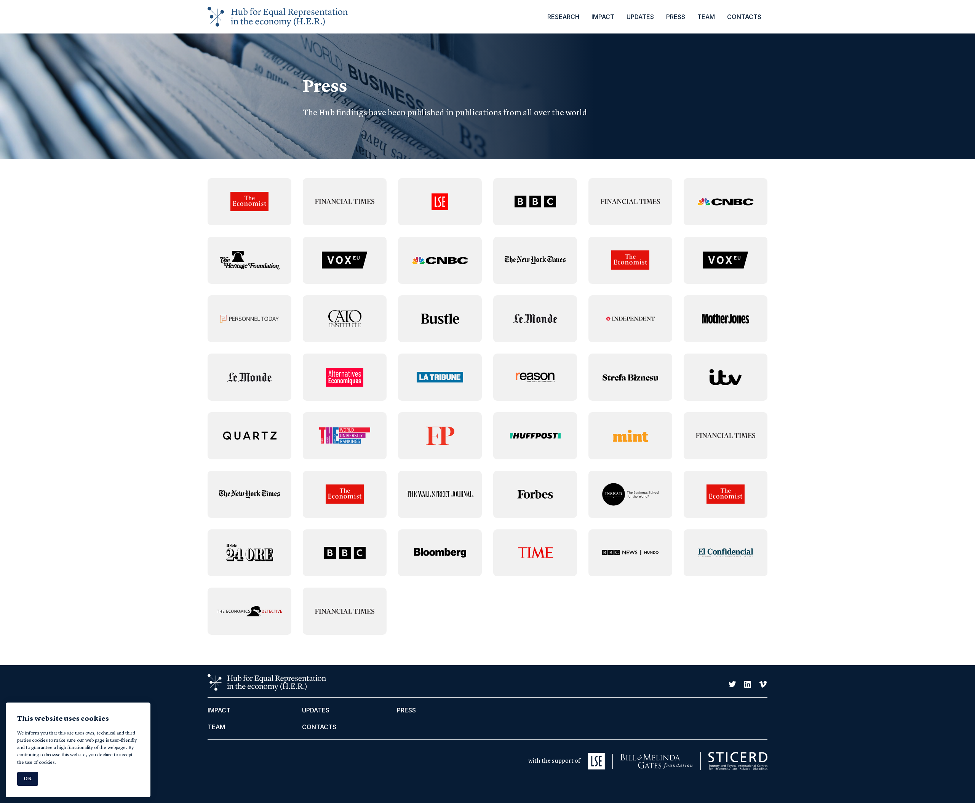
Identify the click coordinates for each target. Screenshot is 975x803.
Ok (28, 778)
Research (563, 17)
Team (706, 17)
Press (675, 17)
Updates (640, 17)
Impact (602, 17)
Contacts (744, 17)
